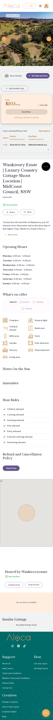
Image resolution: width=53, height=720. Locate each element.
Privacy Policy (8, 683)
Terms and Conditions (12, 673)
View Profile (33, 585)
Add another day (16, 88)
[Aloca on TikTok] (24, 646)
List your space (40, 663)
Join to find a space (10, 707)
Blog (4, 716)
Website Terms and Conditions (16, 678)
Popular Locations (10, 702)
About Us (6, 663)
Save (29, 212)
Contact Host (14, 585)
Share (12, 212)
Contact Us (7, 688)
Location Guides (9, 711)
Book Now (26, 112)
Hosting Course (41, 668)
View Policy (11, 468)
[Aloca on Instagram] (12, 646)
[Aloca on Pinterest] (18, 646)
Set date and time (39, 76)
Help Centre (7, 668)
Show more (13, 234)
